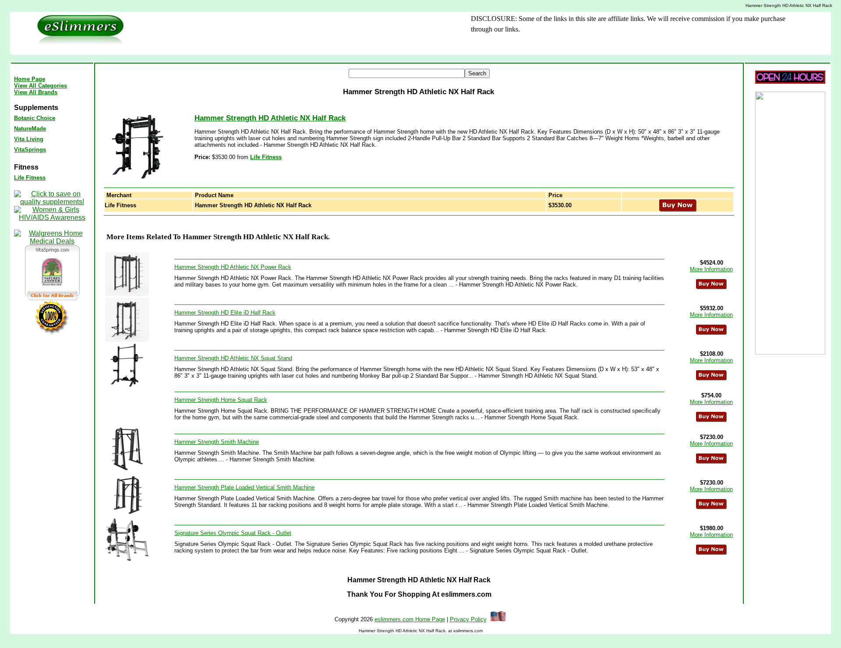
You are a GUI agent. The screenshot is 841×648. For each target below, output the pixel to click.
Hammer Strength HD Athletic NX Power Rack (232, 267)
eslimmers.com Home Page (410, 619)
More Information (711, 269)
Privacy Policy (468, 619)
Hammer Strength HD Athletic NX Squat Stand (233, 358)
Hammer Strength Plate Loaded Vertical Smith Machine (244, 487)
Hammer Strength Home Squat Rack (220, 400)
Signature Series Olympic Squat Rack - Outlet (232, 533)
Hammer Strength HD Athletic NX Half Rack (270, 118)
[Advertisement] (285, 33)
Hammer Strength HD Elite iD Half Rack (225, 312)
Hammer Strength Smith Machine (216, 442)
